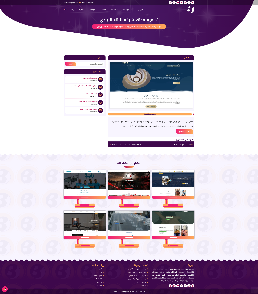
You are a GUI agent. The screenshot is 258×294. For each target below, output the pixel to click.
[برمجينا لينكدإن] (185, 2)
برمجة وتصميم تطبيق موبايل (137, 279)
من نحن (99, 272)
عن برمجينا (129, 9)
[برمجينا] (190, 9)
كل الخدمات (142, 285)
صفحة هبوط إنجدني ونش (88, 109)
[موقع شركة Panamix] (100, 79)
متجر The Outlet (91, 93)
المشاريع (148, 26)
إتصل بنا (71, 9)
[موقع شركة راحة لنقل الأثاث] (100, 102)
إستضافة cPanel (141, 282)
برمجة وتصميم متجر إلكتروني (137, 272)
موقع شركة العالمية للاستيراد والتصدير (84, 86)
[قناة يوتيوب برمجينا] (177, 2)
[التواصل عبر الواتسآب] (174, 2)
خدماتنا (116, 9)
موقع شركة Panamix (90, 78)
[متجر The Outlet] (100, 94)
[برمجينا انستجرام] (189, 2)
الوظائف (92, 9)
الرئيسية (140, 9)
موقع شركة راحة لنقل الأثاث (87, 101)
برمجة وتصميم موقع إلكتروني (137, 269)
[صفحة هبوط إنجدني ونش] (100, 110)
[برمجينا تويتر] (181, 2)
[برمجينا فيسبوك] (192, 2)
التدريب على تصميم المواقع (137, 275)
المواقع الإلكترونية (134, 26)
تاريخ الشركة (98, 275)
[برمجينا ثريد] (170, 2)
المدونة (81, 9)
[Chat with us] (5, 289)
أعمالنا (104, 9)
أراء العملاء (98, 279)
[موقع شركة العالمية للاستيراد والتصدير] (100, 87)
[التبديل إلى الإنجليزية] (65, 9)
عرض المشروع (184, 131)
